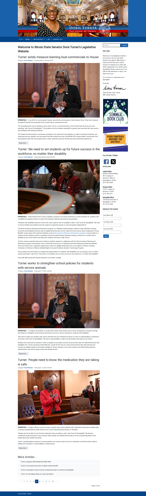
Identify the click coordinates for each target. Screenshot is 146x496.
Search (124, 45)
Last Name (108, 222)
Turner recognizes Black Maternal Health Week (35, 462)
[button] (28, 39)
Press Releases (28, 60)
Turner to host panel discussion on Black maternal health (39, 466)
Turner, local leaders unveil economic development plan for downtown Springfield (46, 470)
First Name (108, 215)
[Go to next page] (56, 480)
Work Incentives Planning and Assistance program (69, 233)
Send (106, 236)
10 (53, 481)
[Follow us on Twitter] (113, 161)
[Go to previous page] (21, 480)
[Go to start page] (19, 480)
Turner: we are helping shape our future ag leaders (36, 474)
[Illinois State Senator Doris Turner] (73, 18)
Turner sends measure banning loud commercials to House (58, 57)
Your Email (108, 229)
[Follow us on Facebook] (106, 161)
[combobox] (111, 45)
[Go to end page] (58, 480)
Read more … (23, 143)
